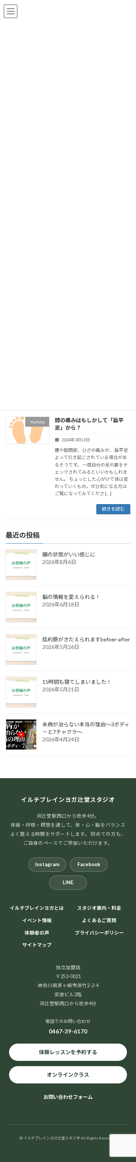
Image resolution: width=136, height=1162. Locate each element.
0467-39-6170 (68, 1031)
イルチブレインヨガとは (37, 908)
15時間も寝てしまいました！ (77, 682)
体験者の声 (37, 932)
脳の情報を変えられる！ (71, 597)
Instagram (47, 864)
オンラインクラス (68, 1074)
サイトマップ (37, 945)
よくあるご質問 (99, 920)
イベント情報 (37, 920)
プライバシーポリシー (99, 932)
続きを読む (113, 509)
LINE (68, 882)
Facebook (88, 864)
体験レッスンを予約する (68, 1052)
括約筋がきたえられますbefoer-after (86, 639)
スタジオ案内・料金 (99, 908)
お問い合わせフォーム (68, 1097)
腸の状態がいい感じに (68, 554)
